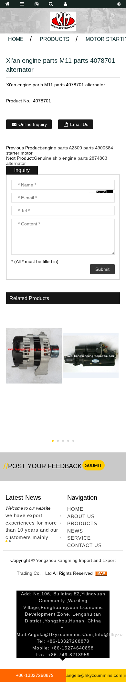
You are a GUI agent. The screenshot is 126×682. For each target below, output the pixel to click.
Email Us (79, 124)
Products (54, 39)
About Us (81, 516)
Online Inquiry (32, 124)
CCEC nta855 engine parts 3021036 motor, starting (91, 425)
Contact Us (84, 545)
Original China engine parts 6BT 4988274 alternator (34, 420)
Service (79, 538)
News (75, 531)
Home (16, 39)
